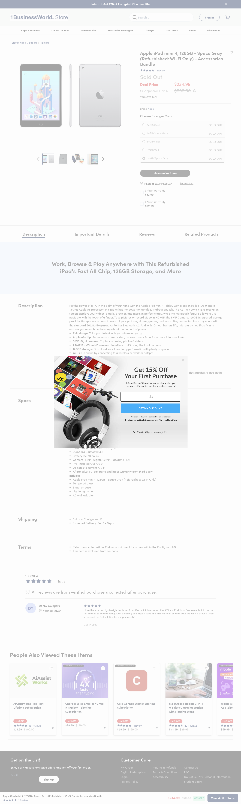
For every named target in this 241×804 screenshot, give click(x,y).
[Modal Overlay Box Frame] (120, 402)
